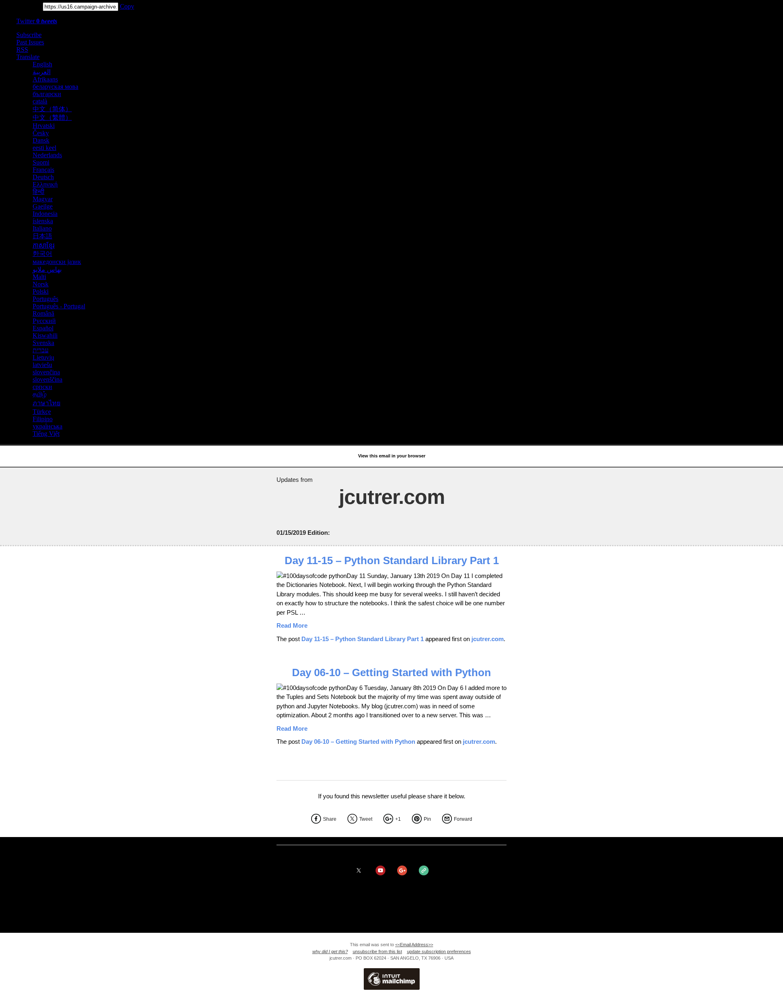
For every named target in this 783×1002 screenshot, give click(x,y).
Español (43, 328)
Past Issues (30, 42)
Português (45, 298)
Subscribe (29, 34)
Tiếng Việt (46, 433)
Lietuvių (43, 357)
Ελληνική (45, 184)
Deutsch (43, 177)
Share (329, 819)
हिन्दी (38, 191)
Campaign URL (20, 6)
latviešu (42, 364)
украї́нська (47, 426)
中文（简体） (52, 108)
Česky (41, 133)
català (40, 101)
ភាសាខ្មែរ (44, 245)
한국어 (42, 253)
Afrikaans (45, 79)
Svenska (43, 342)
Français (43, 169)
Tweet (365, 819)
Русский (44, 320)
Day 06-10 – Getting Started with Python (391, 672)
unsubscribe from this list (377, 951)
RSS (22, 49)
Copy (127, 6)
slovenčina (46, 372)
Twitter (36, 21)
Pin (427, 819)
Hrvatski (44, 125)
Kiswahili (45, 335)
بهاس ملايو (47, 269)
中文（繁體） (52, 117)
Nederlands (47, 155)
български (47, 93)
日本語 (42, 236)
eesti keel (44, 147)
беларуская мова (55, 86)
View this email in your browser (391, 455)
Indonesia (45, 213)
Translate (28, 56)
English (42, 64)
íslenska (43, 221)
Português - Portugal (59, 306)
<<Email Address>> (414, 944)
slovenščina (47, 379)
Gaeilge (43, 206)
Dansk (41, 140)
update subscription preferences (439, 951)
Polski (41, 291)
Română (43, 313)
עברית (41, 350)
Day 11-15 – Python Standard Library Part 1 (392, 560)
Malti (39, 276)
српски (42, 386)
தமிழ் (39, 394)
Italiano (42, 228)
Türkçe (42, 411)
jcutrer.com (487, 638)
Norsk (41, 284)
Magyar (43, 199)
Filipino (43, 418)
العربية (42, 71)
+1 (398, 819)
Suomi (41, 162)
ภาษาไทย (46, 403)
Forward (463, 819)
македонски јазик (57, 261)
